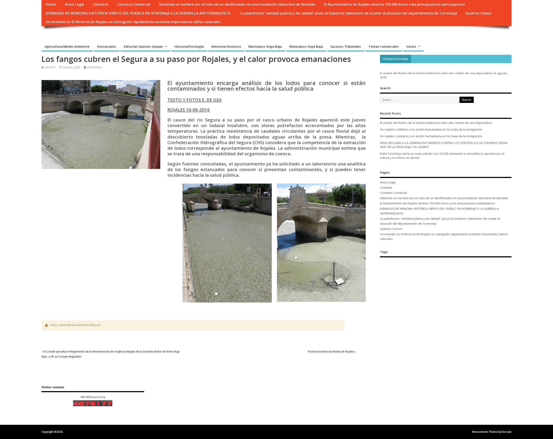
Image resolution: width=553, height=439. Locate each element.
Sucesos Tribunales (346, 46)
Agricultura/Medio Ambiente (67, 46)
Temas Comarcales (384, 46)
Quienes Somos (478, 13)
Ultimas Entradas (395, 59)
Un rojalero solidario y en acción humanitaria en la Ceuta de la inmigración (431, 129)
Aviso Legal (74, 4)
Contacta (100, 4)
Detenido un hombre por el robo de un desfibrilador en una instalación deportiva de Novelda (237, 4)
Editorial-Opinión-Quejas (143, 46)
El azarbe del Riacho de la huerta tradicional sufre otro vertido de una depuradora (436, 73)
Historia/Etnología (189, 46)
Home (51, 4)
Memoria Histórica (226, 46)
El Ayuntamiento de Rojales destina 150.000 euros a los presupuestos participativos (394, 4)
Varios (411, 46)
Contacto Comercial (133, 4)
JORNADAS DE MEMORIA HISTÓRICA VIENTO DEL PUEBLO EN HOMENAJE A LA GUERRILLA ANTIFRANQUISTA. (138, 13)
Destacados (106, 46)
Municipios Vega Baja (265, 46)
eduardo (50, 67)
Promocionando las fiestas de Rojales (331, 351)
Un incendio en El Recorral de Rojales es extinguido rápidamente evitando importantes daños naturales (133, 21)
